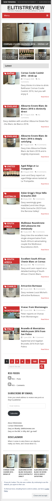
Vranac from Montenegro (34, 307)
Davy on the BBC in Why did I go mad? (22, 431)
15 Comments (40, 265)
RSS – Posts (16, 379)
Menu (7, 15)
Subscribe (14, 413)
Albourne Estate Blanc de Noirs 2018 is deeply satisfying (34, 139)
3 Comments (40, 232)
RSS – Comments (18, 385)
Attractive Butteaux (31, 286)
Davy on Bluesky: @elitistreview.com (21, 428)
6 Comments (41, 172)
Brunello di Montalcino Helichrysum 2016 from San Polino (33, 331)
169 (34, 361)
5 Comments (41, 145)
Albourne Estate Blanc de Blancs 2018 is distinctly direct (34, 109)
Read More (45, 97)
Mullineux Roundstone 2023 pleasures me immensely (32, 226)
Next (42, 361)
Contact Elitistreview (15, 426)
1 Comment (39, 337)
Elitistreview (26, 7)
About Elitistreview (15, 423)
